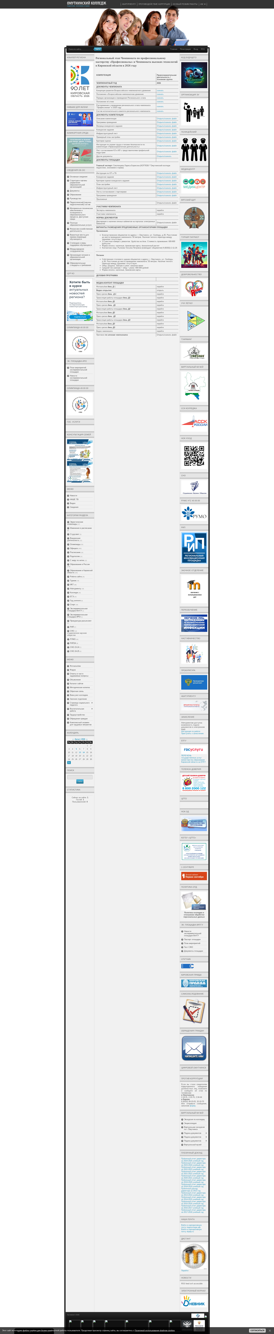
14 (84, 752)
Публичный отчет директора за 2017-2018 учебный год (193, 1211)
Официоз (74, 548)
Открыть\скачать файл (167, 119)
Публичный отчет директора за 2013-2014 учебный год (193, 1194)
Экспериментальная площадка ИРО (77, 616)
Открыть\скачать (164, 156)
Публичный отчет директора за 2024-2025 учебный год (193, 1160)
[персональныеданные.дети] (197, 1317)
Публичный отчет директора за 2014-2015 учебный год (193, 1198)
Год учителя (75, 600)
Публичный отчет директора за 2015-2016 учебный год (193, 1202)
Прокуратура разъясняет (80, 621)
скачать (160, 90)
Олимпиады (75, 544)
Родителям (75, 556)
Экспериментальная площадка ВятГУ (77, 609)
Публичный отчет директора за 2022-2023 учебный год (193, 1168)
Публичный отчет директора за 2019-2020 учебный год (193, 1181)
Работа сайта (76, 577)
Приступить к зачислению (192, 733)
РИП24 (73, 643)
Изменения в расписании (81, 528)
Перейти (184, 1271)
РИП (72, 627)
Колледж (74, 592)
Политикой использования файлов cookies (155, 1330)
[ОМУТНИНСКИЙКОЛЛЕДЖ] (86, 3)
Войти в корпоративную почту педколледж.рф (191, 1226)
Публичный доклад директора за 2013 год (191, 1190)
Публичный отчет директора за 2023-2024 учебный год (193, 1164)
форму (193, 1106)
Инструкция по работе (190, 731)
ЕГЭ (72, 596)
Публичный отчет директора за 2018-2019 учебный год (193, 1185)
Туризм (73, 580)
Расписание (75, 552)
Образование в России (80, 564)
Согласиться (257, 1330)
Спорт (72, 604)
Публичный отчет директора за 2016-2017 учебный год (193, 1207)
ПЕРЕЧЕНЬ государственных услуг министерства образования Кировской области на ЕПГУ (193, 759)
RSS (203, 49)
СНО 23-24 (74, 647)
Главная (173, 49)
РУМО (72, 639)
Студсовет (74, 534)
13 (80, 752)
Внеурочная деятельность (73, 539)
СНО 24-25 (74, 651)
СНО (72, 631)
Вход (196, 49)
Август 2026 (80, 739)
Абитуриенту (75, 588)
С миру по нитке (77, 560)
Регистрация (185, 49)
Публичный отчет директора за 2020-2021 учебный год (193, 1177)
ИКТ (72, 584)
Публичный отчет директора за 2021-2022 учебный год (193, 1172)
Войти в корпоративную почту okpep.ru (191, 1230)
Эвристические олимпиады (75, 523)
